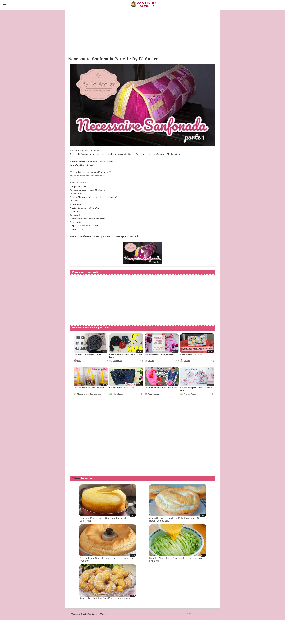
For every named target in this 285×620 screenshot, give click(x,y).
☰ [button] (4, 4)
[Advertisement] (142, 33)
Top (190, 614)
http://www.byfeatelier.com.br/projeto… (88, 175)
